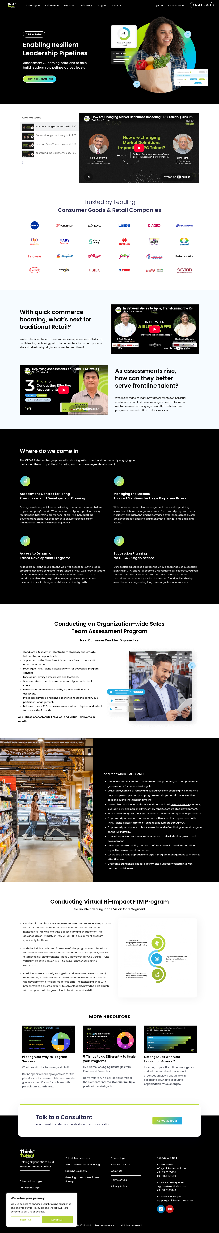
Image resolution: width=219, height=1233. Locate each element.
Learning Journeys (76, 1171)
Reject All (25, 1219)
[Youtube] (170, 1209)
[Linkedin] (161, 1209)
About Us (116, 1171)
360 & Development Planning (82, 1164)
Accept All (57, 1219)
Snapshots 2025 (120, 1164)
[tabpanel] (139, 148)
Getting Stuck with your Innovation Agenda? (162, 1059)
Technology (118, 1158)
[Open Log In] (162, 5)
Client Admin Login (31, 1181)
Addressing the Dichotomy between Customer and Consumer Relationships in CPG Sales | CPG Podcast (53, 153)
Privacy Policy (119, 1186)
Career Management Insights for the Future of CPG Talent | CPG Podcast (53, 135)
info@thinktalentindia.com (172, 1168)
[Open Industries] (58, 5)
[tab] (49, 126)
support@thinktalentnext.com (175, 1200)
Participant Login (30, 1187)
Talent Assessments (77, 1158)
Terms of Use (119, 1180)
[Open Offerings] (39, 5)
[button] (34, 34)
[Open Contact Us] (183, 5)
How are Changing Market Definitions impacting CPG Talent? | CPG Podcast (53, 126)
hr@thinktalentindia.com (172, 1186)
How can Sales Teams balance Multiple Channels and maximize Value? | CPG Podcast (53, 144)
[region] (41, 1210)
